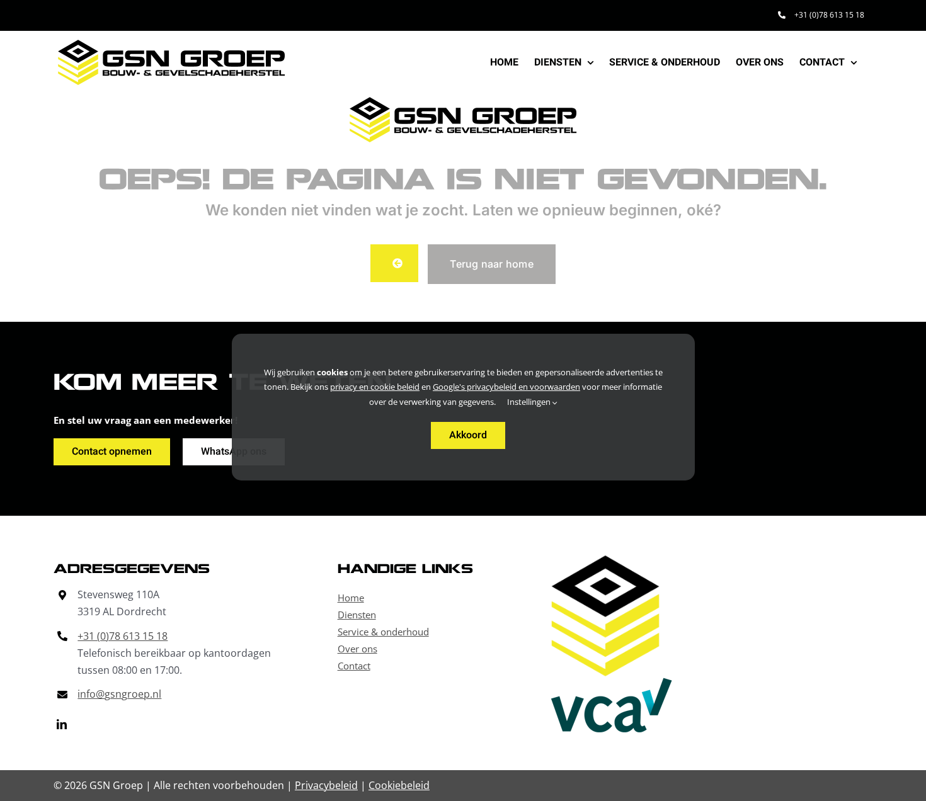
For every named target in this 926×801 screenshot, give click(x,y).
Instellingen (529, 401)
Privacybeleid (326, 785)
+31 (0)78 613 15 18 (122, 636)
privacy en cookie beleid (375, 386)
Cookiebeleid (399, 785)
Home (351, 597)
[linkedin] (62, 724)
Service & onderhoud (383, 631)
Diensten (357, 614)
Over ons (357, 648)
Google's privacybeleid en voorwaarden (506, 386)
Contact (354, 665)
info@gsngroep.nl (119, 694)
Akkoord (468, 435)
